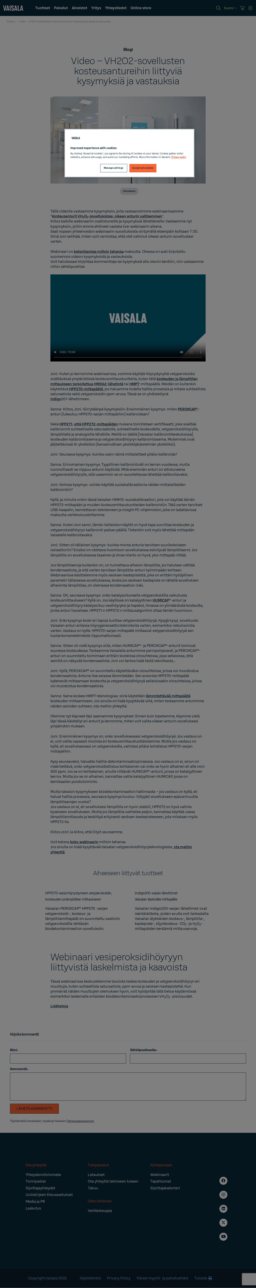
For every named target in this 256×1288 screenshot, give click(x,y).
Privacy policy (178, 157)
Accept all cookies (142, 168)
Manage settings (113, 168)
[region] (129, 153)
